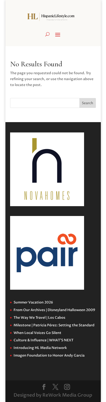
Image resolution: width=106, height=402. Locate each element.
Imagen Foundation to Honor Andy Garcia (49, 355)
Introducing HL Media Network (40, 347)
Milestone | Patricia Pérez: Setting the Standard (54, 325)
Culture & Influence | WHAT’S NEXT (43, 340)
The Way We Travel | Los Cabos (39, 317)
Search (87, 103)
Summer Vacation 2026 (33, 302)
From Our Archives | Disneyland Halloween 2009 (54, 310)
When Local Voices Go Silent (37, 332)
